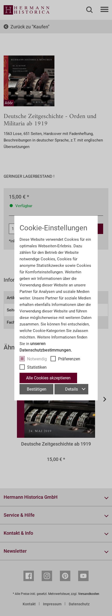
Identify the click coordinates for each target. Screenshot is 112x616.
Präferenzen (69, 358)
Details (71, 389)
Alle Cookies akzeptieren (48, 377)
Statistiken (37, 367)
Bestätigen (36, 389)
